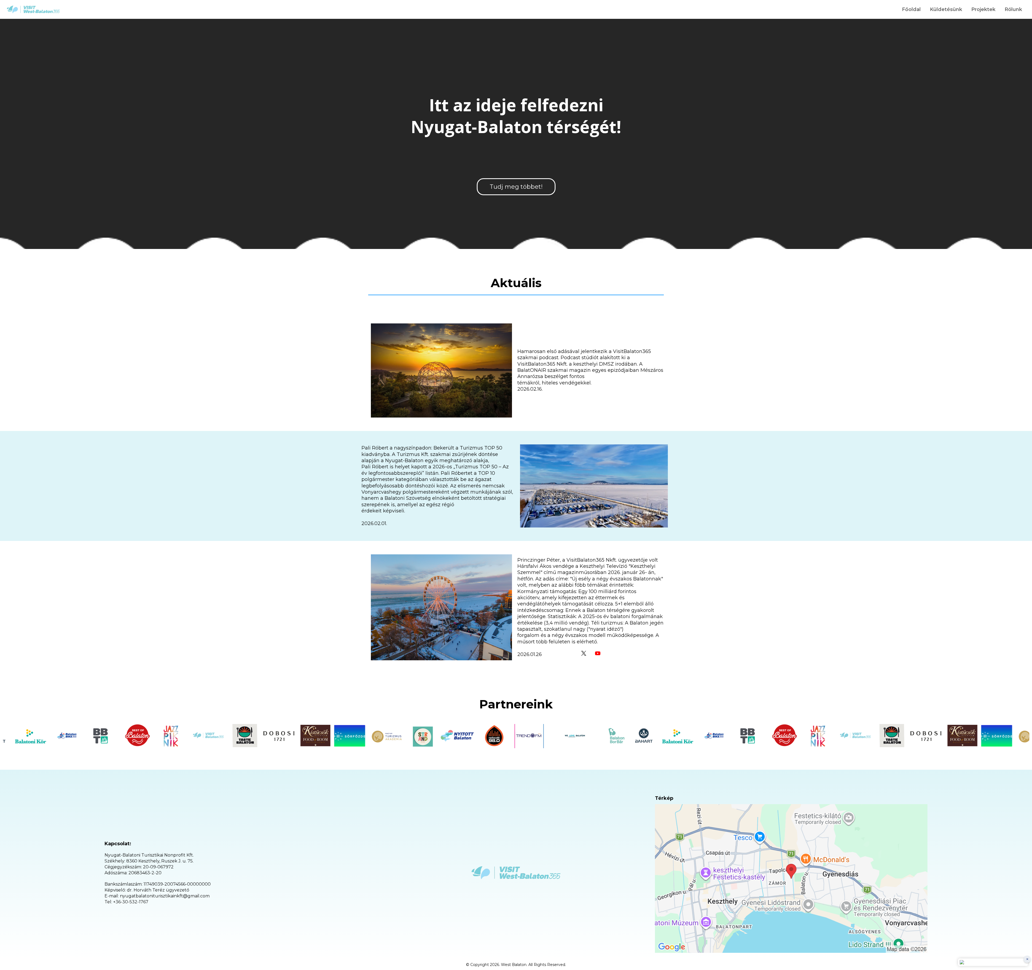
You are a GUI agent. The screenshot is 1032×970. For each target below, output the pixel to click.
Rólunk (1013, 9)
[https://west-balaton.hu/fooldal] (33, 9)
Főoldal (911, 9)
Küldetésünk (946, 9)
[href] (791, 878)
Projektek (983, 9)
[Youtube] (598, 653)
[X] (584, 653)
